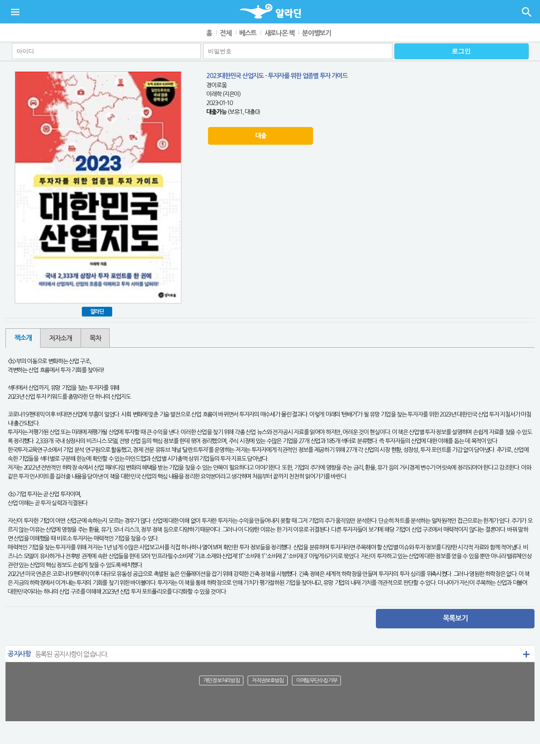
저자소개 (60, 338)
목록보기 (455, 618)
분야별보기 (316, 33)
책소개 (23, 338)
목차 (95, 338)
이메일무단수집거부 (316, 680)
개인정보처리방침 (221, 680)
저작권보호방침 (268, 680)
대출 (260, 136)
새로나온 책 (279, 33)
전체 (225, 33)
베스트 (247, 33)
